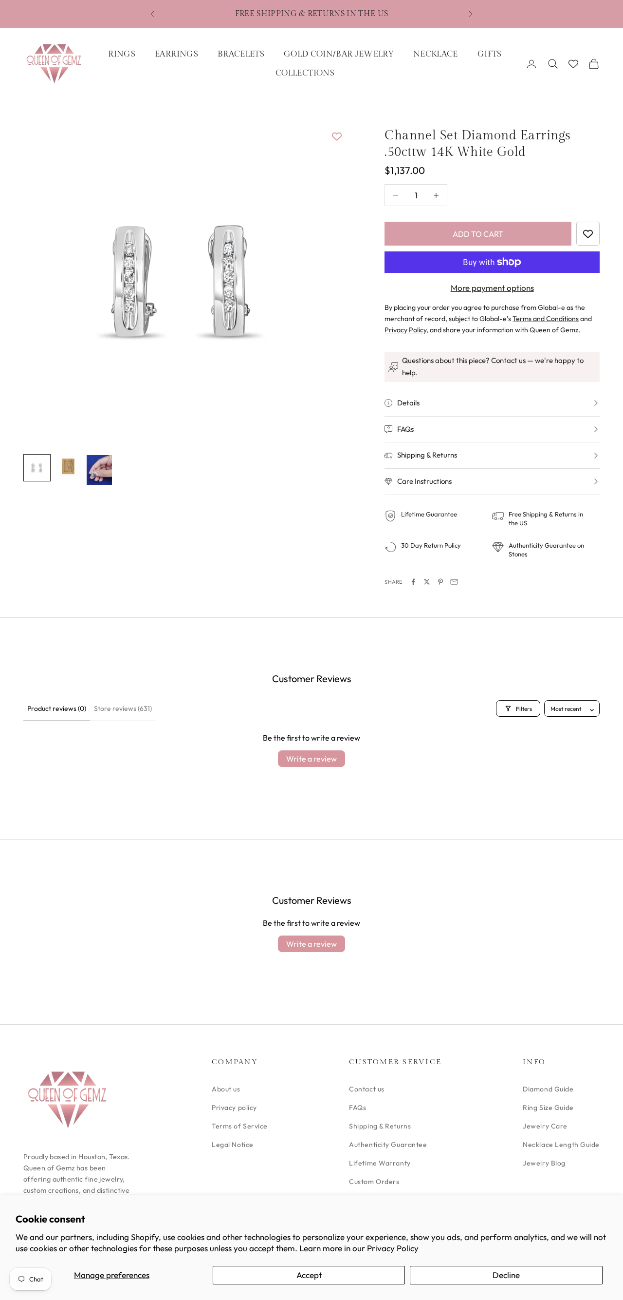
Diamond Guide (548, 1089)
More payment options (492, 288)
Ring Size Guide (548, 1107)
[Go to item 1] (37, 467)
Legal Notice (233, 1144)
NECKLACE (435, 54)
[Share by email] (454, 582)
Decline (506, 1275)
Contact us (367, 1089)
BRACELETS (241, 54)
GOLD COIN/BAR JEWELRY (339, 54)
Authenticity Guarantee (388, 1144)
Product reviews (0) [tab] (56, 708)
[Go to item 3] (99, 469)
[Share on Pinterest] (440, 582)
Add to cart (478, 234)
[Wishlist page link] (573, 64)
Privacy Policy (393, 1248)
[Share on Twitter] (427, 582)
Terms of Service (240, 1126)
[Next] (327, 281)
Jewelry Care (545, 1126)
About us (226, 1089)
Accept (309, 1275)
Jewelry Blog (544, 1163)
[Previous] (42, 281)
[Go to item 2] (68, 465)
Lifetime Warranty (380, 1163)
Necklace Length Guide (561, 1144)
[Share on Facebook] (413, 582)
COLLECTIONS (304, 73)
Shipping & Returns (380, 1126)
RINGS (121, 54)
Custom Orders (374, 1181)
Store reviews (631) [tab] (123, 708)
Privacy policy (234, 1107)
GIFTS (489, 54)
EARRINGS (176, 54)
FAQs (357, 1107)
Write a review (311, 759)
